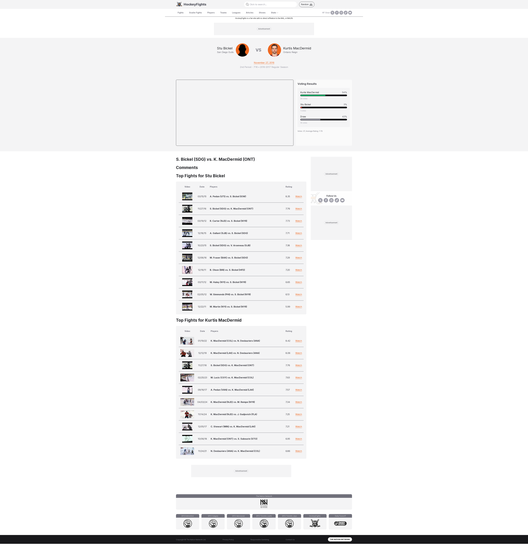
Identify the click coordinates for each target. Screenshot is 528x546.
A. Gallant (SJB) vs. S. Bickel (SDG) (229, 233)
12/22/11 (202, 306)
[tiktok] (346, 13)
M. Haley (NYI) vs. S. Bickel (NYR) (228, 282)
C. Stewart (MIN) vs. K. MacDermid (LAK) (233, 426)
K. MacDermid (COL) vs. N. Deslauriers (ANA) (235, 340)
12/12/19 (202, 353)
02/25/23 (202, 377)
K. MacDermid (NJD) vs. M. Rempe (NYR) (233, 402)
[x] (332, 13)
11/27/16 (202, 208)
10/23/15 (202, 245)
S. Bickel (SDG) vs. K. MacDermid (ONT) (231, 208)
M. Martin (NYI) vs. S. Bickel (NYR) (228, 306)
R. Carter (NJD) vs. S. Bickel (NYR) (228, 221)
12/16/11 (202, 270)
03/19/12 (202, 221)
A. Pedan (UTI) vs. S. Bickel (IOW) (228, 196)
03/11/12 (202, 282)
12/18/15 (202, 233)
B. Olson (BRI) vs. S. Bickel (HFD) (227, 270)
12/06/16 (202, 257)
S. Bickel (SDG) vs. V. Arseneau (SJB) (230, 245)
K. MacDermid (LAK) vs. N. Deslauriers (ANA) (235, 353)
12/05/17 (202, 426)
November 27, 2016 (264, 62)
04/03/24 (202, 402)
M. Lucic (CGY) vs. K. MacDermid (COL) (232, 377)
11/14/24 (202, 414)
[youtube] (350, 13)
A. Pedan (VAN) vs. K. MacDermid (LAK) (232, 389)
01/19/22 (202, 340)
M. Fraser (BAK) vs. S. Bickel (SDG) (229, 257)
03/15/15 (202, 196)
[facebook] (337, 13)
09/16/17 (202, 389)
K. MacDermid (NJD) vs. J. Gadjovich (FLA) (234, 414)
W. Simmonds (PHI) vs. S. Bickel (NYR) (230, 294)
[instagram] (341, 13)
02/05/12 (202, 294)
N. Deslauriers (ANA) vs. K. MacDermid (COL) (235, 451)
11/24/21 (202, 451)
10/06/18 (202, 438)
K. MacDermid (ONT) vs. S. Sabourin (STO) (234, 438)
